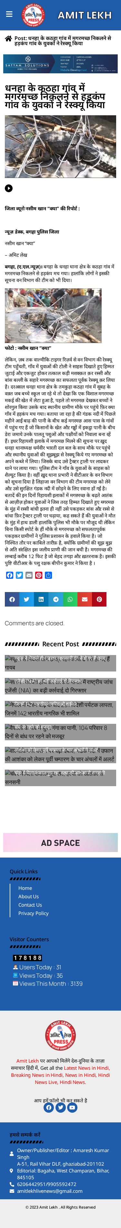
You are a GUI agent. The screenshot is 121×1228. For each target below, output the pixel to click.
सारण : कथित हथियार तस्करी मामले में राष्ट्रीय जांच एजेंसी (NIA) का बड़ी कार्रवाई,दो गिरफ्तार (57, 678)
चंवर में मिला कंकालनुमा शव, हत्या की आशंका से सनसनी (60, 772)
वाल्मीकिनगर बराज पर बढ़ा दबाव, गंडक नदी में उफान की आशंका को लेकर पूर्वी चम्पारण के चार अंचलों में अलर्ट (60, 747)
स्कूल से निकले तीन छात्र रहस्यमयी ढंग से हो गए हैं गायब (60, 658)
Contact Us (30, 904)
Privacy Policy (33, 913)
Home (25, 888)
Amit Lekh (29, 668)
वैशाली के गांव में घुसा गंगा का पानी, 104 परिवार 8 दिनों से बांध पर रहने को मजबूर (60, 724)
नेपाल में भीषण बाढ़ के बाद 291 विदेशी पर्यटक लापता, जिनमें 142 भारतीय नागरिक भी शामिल (57, 701)
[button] (12, 599)
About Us (28, 896)
